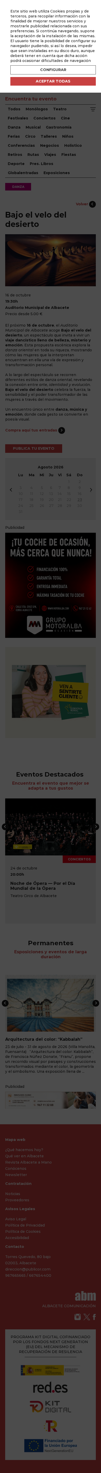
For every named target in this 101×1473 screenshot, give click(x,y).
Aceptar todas (53, 81)
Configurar (53, 69)
